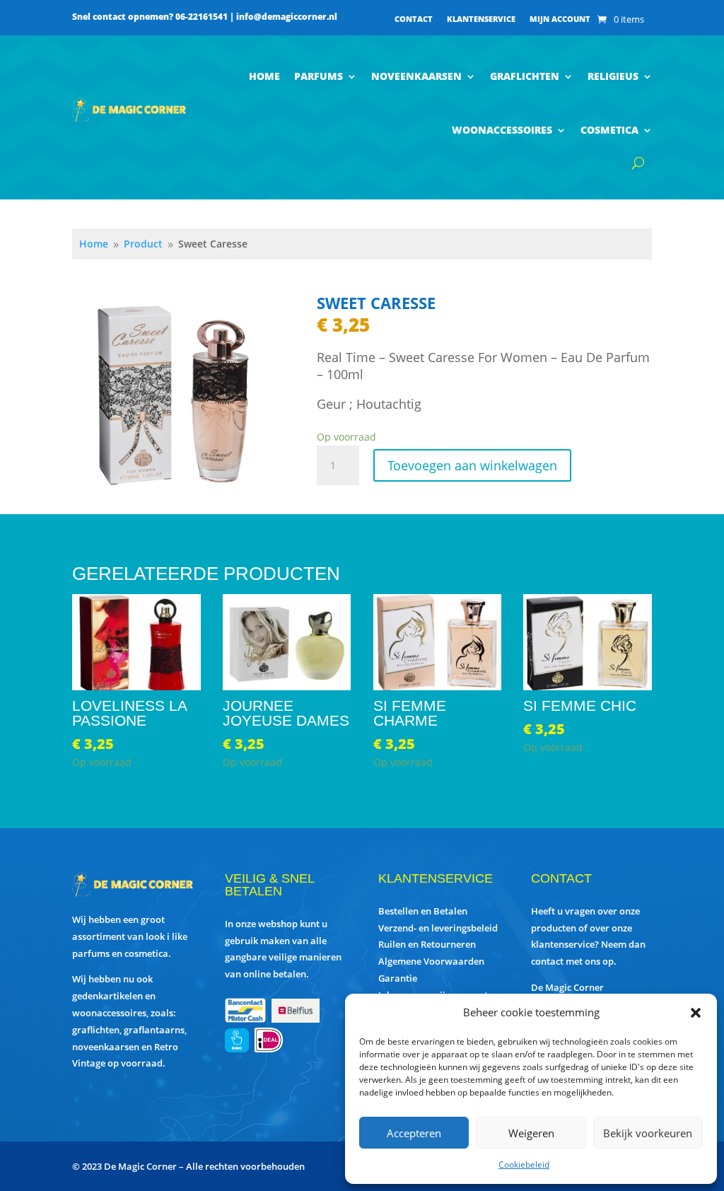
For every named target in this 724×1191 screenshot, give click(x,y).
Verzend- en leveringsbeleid (438, 928)
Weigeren (531, 1133)
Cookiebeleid (523, 1164)
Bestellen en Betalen (422, 911)
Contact (414, 19)
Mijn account (560, 19)
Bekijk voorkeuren (647, 1133)
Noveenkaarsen (416, 76)
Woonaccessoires (502, 129)
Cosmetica (609, 129)
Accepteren (414, 1133)
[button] (696, 1013)
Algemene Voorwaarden (431, 961)
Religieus (613, 76)
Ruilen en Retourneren (427, 944)
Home (264, 76)
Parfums (318, 76)
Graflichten (524, 76)
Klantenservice (481, 19)
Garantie (397, 978)
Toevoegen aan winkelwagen (472, 465)
